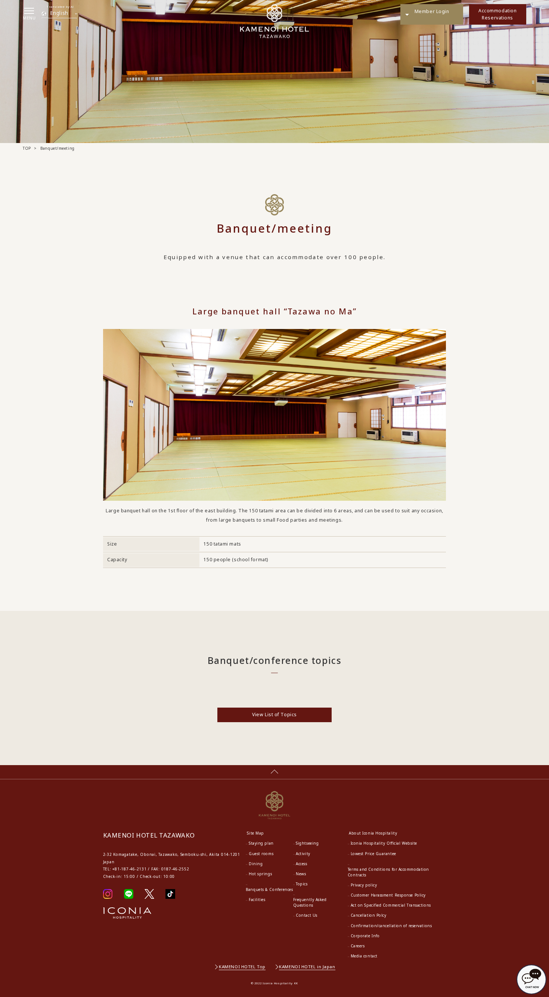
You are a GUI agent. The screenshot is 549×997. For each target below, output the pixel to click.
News (301, 873)
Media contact (364, 956)
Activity (303, 853)
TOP (27, 148)
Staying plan (261, 843)
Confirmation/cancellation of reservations (391, 925)
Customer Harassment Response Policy (388, 895)
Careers (358, 945)
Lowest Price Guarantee (373, 853)
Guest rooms (261, 853)
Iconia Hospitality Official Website (384, 843)
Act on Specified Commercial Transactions (391, 905)
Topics (301, 883)
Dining (256, 863)
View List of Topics (274, 714)
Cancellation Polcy (369, 915)
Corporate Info (365, 935)
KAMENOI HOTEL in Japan (307, 966)
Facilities (257, 899)
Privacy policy (364, 885)
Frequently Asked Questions (310, 902)
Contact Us (306, 915)
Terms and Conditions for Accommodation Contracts (388, 872)
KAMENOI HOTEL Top (242, 966)
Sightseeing (307, 843)
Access (301, 863)
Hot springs (260, 873)
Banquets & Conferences (269, 889)
